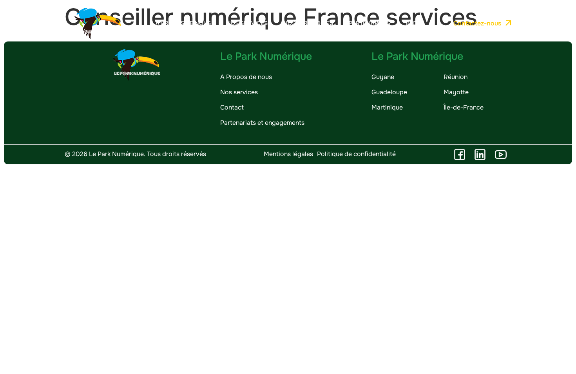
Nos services (247, 23)
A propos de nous (183, 23)
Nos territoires (308, 23)
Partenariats (369, 23)
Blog (413, 23)
